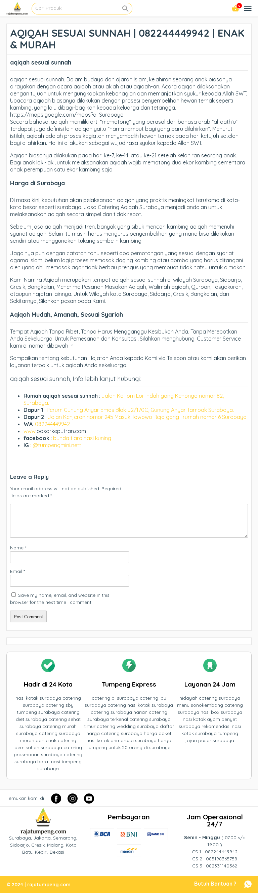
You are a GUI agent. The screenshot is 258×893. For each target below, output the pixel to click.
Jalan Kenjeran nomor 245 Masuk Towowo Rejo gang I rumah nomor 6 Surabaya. (148, 417)
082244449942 (52, 424)
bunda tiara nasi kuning (83, 438)
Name (18, 548)
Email (17, 571)
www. (30, 431)
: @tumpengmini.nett (55, 445)
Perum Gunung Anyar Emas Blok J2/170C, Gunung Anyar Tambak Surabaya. (140, 409)
